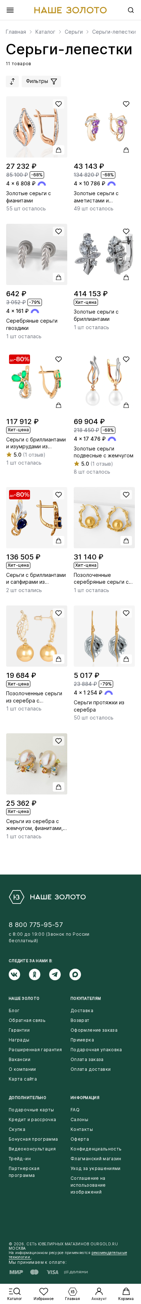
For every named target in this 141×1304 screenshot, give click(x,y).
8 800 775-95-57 (36, 924)
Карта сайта (23, 1079)
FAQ (75, 1109)
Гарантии (19, 1030)
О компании (22, 1069)
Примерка (82, 1040)
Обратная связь (27, 1020)
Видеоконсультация (32, 1149)
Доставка (81, 1010)
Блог (14, 1010)
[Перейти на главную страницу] (70, 10)
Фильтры (38, 81)
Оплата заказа (87, 1059)
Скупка (17, 1129)
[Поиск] (131, 10)
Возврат (80, 1020)
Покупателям (85, 998)
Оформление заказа (94, 1030)
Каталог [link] (45, 31)
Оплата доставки (90, 1069)
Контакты (81, 1129)
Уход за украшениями (95, 1168)
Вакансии (19, 1059)
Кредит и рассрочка (32, 1119)
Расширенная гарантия (35, 1049)
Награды (19, 1040)
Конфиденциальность (95, 1149)
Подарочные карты (31, 1109)
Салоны (79, 1119)
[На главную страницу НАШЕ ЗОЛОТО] (47, 897)
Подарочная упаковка (96, 1049)
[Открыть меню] (10, 10)
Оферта (79, 1139)
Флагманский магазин (95, 1158)
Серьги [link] (74, 31)
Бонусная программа (33, 1139)
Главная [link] (16, 31)
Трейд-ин (20, 1158)
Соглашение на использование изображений (88, 1185)
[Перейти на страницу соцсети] (19, 974)
